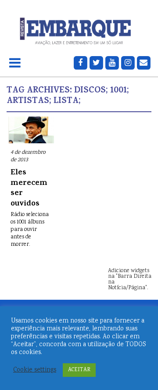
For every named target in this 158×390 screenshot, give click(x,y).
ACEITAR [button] (79, 370)
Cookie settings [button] (34, 370)
